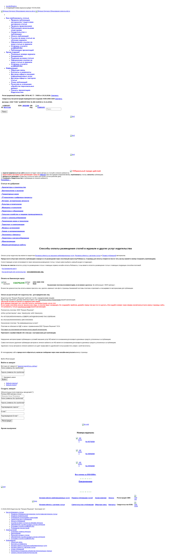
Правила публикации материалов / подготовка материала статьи (22, 22)
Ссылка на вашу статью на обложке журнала (23, 39)
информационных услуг (61, 498)
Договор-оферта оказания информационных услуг (22, 75)
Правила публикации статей (82, 498)
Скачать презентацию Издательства (20, 91)
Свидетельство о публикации (19, 33)
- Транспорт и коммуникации (12, 224)
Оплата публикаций (20, 36)
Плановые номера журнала (23, 54)
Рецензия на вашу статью (22, 58)
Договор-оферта (45, 498)
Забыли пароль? (12, 383)
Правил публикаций (109, 255)
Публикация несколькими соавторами (24, 517)
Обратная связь (18, 70)
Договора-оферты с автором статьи (88, 255)
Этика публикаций (19, 82)
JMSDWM (25, 106)
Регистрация (6, 421)
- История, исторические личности (15, 201)
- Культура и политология (11, 204)
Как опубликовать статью (17, 18)
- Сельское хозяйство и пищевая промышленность (22, 214)
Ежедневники (17, 56)
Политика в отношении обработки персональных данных (22, 86)
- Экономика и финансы (11, 235)
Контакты (112, 505)
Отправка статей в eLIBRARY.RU (19, 47)
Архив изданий (13, 52)
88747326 (7, 107)
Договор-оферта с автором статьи (52, 505)
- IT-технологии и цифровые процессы (16, 197)
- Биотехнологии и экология (12, 191)
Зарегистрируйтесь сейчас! (27, 366)
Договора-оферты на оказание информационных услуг (54, 255)
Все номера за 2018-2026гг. (85, 474)
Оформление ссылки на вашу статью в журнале (21, 43)
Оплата (111, 498)
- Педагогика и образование (12, 211)
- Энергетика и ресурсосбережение (15, 238)
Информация (12, 68)
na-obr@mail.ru (11, 6)
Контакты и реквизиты (21, 72)
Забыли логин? (11, 385)
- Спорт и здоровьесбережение (13, 218)
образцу (43, 175)
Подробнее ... (6, 180)
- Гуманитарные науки (10, 194)
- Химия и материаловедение (13, 231)
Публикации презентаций (22, 50)
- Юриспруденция (8, 241)
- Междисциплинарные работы (13, 245)
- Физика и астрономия (10, 228)
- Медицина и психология (11, 208)
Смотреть (54, 95)
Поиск (4, 112)
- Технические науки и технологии (14, 221)
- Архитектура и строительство (13, 187)
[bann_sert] (3, 487)
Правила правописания (21, 26)
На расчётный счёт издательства (14, 272)
